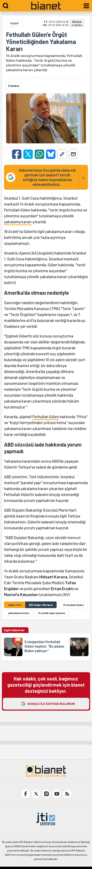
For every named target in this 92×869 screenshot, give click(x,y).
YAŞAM (14, 23)
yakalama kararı (18, 221)
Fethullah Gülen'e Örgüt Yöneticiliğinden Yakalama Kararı (41, 41)
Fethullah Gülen (45, 416)
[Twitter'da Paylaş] (28, 154)
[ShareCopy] (62, 154)
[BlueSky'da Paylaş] (50, 154)
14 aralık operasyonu (51, 612)
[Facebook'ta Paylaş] (16, 154)
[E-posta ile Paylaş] (73, 154)
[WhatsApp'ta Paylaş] (39, 154)
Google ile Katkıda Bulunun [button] (51, 704)
